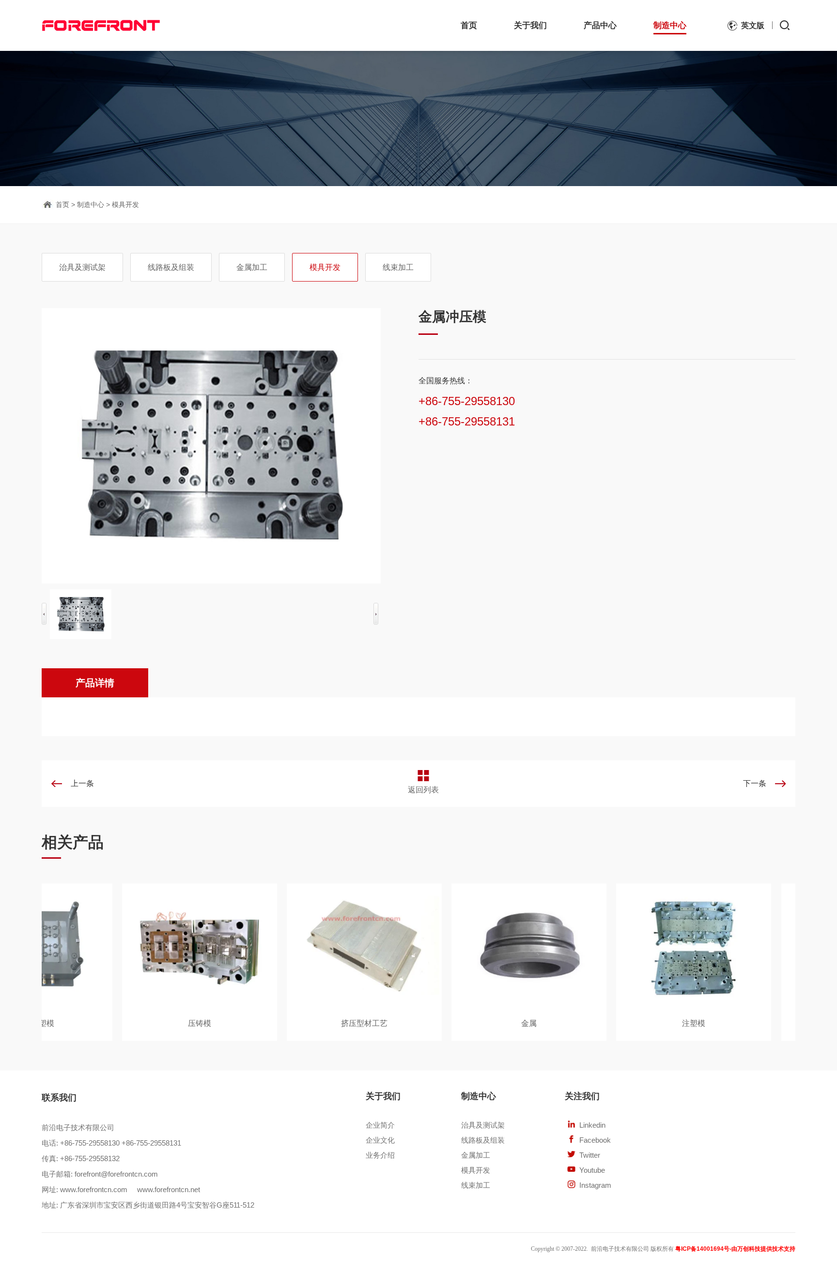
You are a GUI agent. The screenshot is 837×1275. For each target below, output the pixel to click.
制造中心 (669, 25)
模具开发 (125, 204)
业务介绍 (380, 1155)
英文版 (752, 25)
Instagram (595, 1185)
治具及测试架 (82, 267)
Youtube (592, 1170)
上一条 (82, 783)
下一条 (754, 783)
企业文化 (380, 1140)
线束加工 (398, 267)
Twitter (589, 1155)
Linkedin (592, 1125)
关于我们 (530, 25)
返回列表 (423, 790)
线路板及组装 (171, 267)
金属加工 (251, 267)
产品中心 (600, 25)
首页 (469, 25)
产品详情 (95, 682)
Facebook (595, 1140)
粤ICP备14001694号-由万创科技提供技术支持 (735, 1248)
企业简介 (380, 1125)
